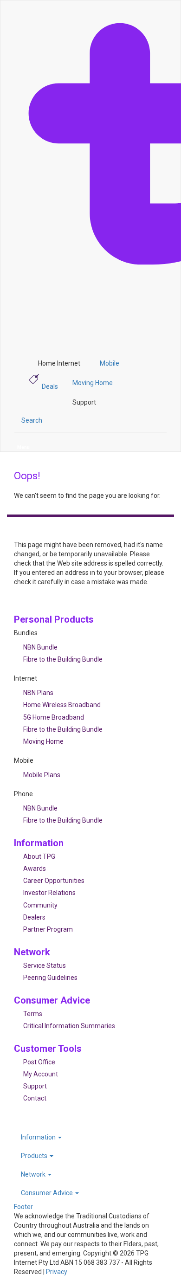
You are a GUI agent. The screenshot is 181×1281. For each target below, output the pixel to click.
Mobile (109, 363)
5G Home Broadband (53, 717)
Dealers (34, 917)
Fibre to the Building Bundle (63, 659)
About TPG (39, 856)
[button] (31, 420)
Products (35, 1155)
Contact (34, 1098)
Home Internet (59, 363)
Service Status (44, 965)
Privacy (56, 1271)
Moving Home (92, 382)
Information (39, 1137)
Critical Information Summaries (69, 1026)
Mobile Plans (41, 775)
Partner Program (48, 929)
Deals (50, 386)
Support (84, 402)
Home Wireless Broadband (62, 704)
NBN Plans (38, 692)
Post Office (39, 1062)
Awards (34, 868)
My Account (40, 1074)
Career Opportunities (53, 880)
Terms (32, 1013)
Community (40, 905)
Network (34, 1174)
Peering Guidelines (50, 977)
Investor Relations (49, 892)
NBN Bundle (40, 647)
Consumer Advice (47, 1193)
